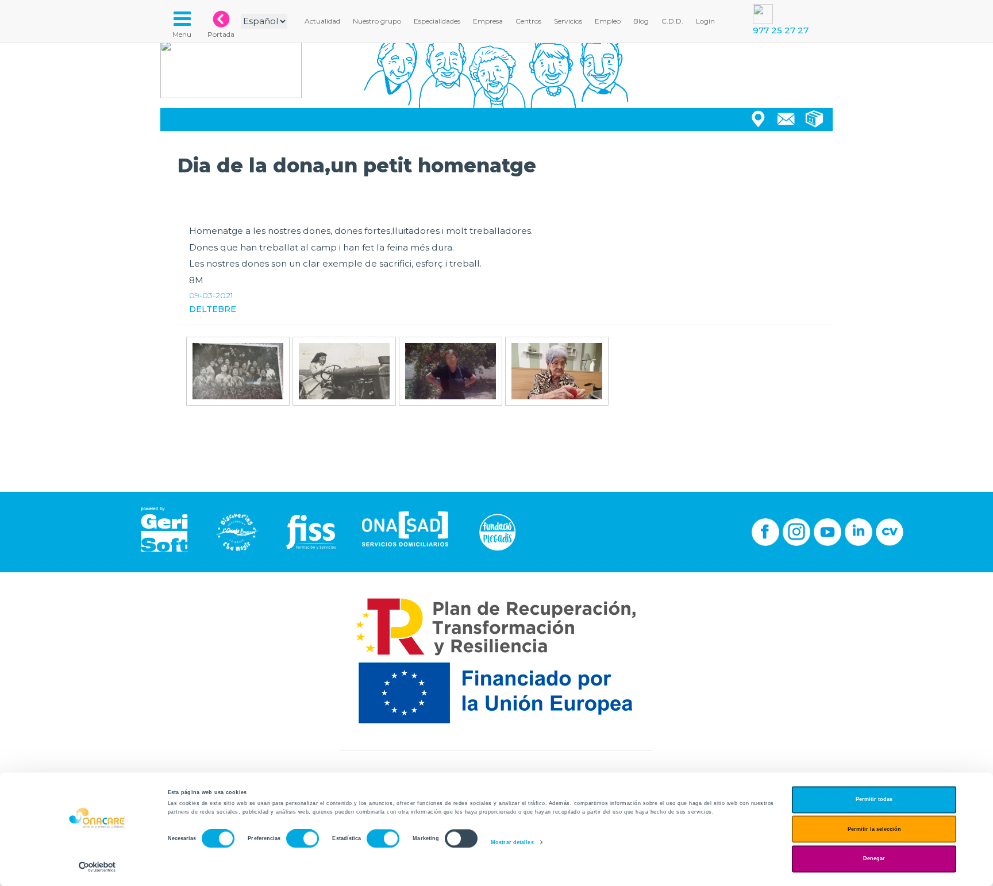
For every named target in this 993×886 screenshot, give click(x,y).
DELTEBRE (212, 309)
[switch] (302, 839)
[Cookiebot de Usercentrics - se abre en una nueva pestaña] (97, 866)
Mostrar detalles (512, 842)
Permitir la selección (874, 829)
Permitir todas (874, 800)
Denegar (874, 859)
